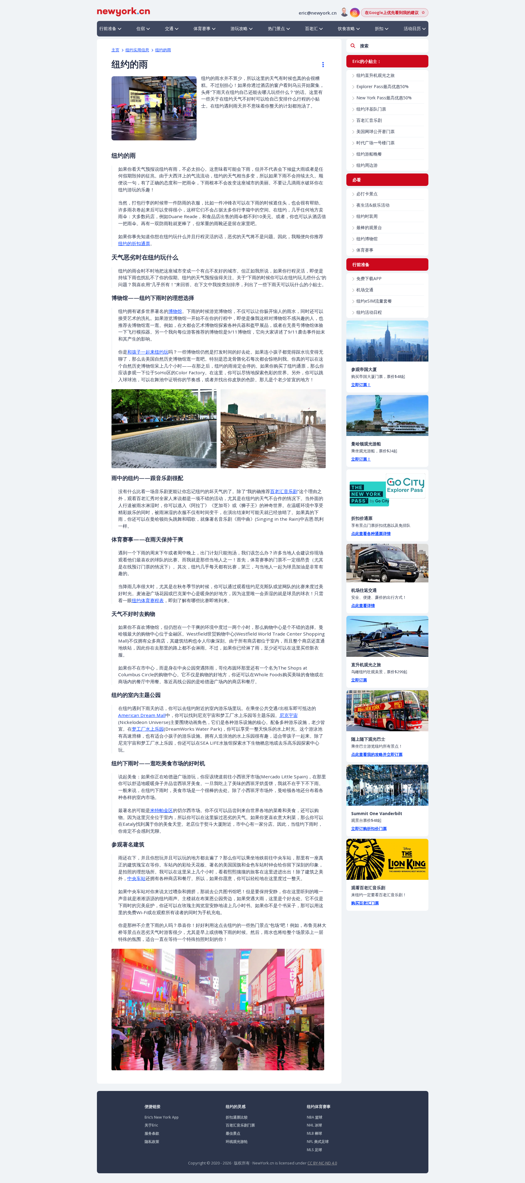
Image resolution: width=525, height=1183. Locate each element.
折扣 (379, 28)
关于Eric (151, 1125)
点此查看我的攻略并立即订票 (377, 754)
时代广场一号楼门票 (375, 143)
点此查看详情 (363, 605)
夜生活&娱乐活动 (372, 205)
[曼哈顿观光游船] (387, 415)
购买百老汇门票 (365, 903)
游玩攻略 (239, 28)
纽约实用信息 (137, 50)
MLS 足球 (314, 1149)
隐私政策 (152, 1141)
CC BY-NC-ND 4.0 (322, 1163)
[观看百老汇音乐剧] (387, 859)
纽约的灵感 (235, 1106)
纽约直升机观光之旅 (375, 75)
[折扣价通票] (387, 489)
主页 (115, 50)
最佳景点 (233, 1133)
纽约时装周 (367, 216)
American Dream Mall (142, 715)
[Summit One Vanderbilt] (387, 785)
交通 (169, 28)
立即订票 (359, 680)
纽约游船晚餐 (369, 154)
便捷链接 (152, 1106)
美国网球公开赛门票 (375, 131)
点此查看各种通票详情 (371, 533)
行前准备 (107, 28)
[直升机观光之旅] (387, 636)
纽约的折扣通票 (134, 243)
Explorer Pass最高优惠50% (382, 86)
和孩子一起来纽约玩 (147, 352)
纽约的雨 (163, 50)
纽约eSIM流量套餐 (374, 301)
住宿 (140, 28)
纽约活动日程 (369, 312)
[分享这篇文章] (320, 65)
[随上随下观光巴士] (387, 710)
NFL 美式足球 (318, 1141)
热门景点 (276, 28)
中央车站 (136, 878)
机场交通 (364, 290)
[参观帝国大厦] (387, 341)
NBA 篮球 (314, 1117)
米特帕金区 (161, 810)
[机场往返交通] (387, 563)
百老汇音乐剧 (283, 491)
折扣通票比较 (237, 1117)
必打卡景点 (367, 194)
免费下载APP (369, 278)
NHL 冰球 (314, 1125)
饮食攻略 (346, 28)
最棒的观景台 (369, 227)
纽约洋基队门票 (371, 109)
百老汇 (311, 28)
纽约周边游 (367, 165)
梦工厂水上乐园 (148, 729)
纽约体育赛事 (319, 1106)
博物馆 (175, 311)
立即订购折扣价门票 (369, 828)
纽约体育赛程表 (148, 600)
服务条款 (152, 1133)
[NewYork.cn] (123, 11)
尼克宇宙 (289, 715)
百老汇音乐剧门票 (240, 1125)
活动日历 (412, 28)
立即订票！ (361, 384)
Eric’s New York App (162, 1117)
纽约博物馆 (367, 239)
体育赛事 (202, 28)
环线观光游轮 (237, 1141)
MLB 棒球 (314, 1133)
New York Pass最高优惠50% (384, 98)
